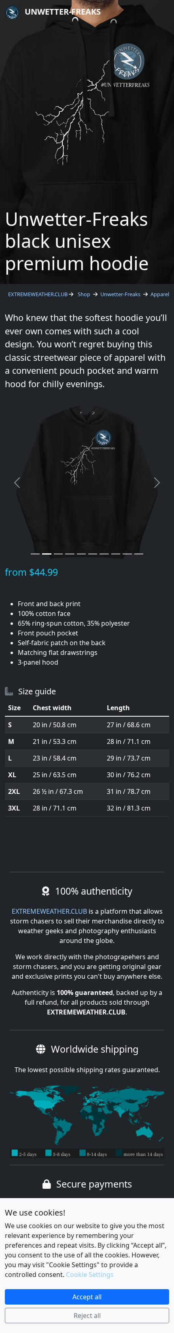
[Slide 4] (69, 554)
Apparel (160, 294)
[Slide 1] (35, 554)
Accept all (87, 1296)
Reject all (87, 1315)
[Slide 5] (81, 554)
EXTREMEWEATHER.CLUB (38, 294)
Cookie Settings (90, 1274)
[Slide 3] (58, 554)
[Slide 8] (115, 554)
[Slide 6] (92, 554)
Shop (84, 294)
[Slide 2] (46, 554)
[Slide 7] (104, 554)
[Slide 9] (127, 554)
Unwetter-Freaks (62, 11)
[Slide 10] (138, 554)
